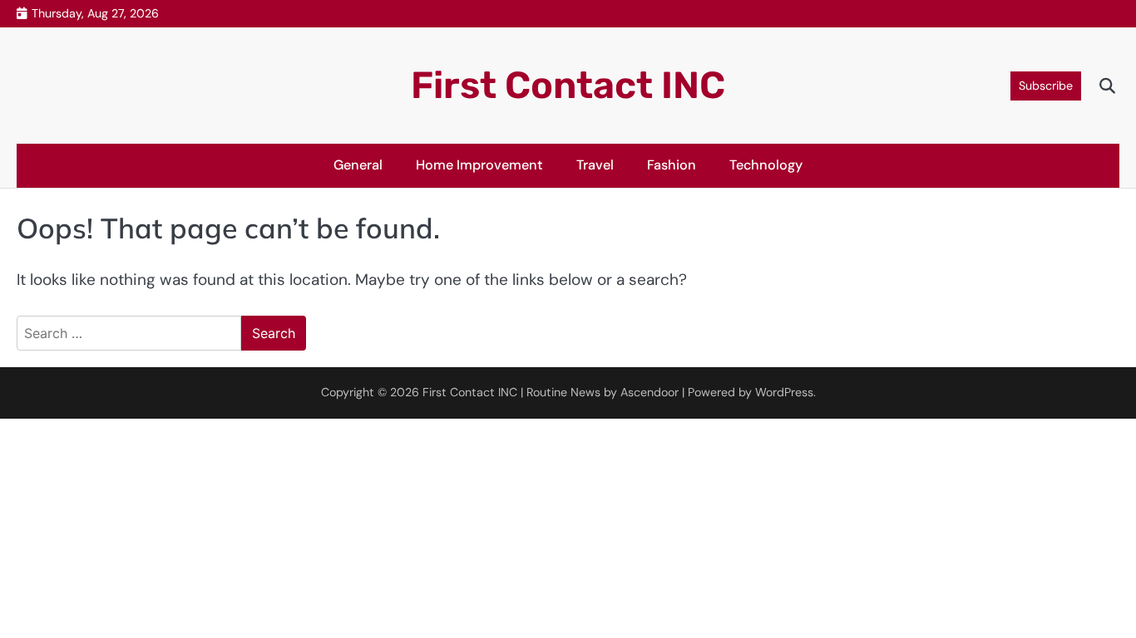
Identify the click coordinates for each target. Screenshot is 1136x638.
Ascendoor (649, 392)
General (358, 165)
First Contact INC (568, 85)
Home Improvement (479, 165)
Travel (595, 165)
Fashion (671, 165)
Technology (766, 165)
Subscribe (1046, 85)
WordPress (784, 392)
